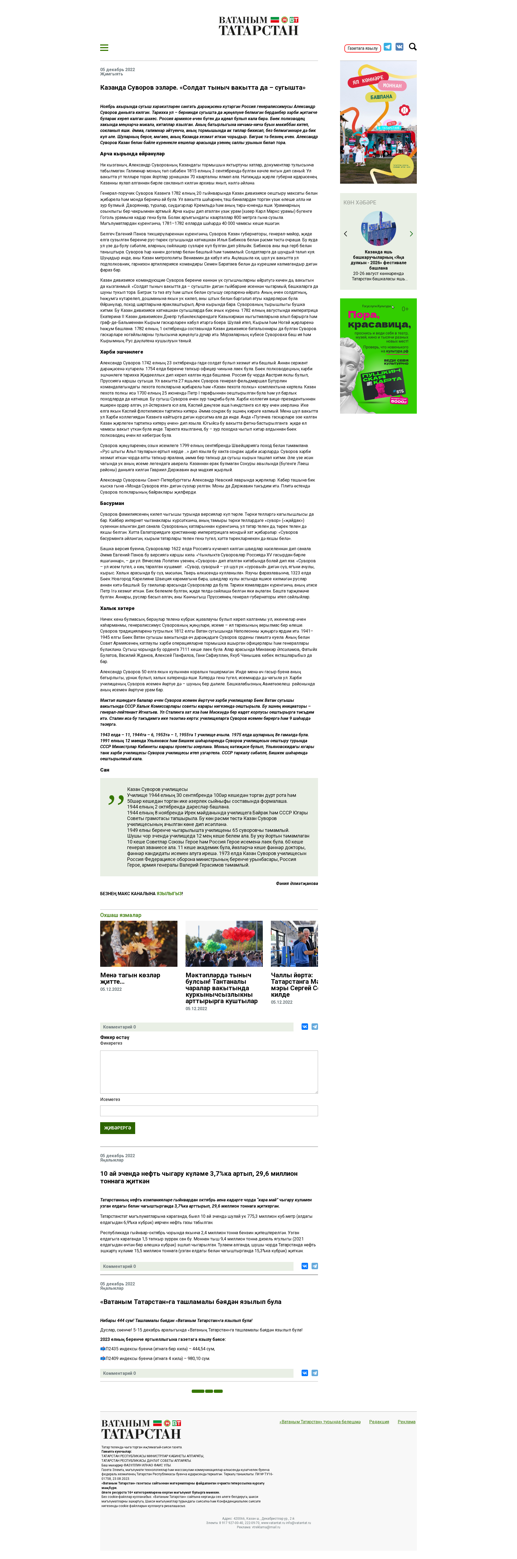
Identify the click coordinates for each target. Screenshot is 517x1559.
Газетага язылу (363, 48)
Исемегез (110, 1099)
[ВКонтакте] (305, 1026)
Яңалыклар (112, 1160)
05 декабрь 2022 (117, 70)
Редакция (379, 1422)
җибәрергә (117, 1128)
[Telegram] (315, 1026)
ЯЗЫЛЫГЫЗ (169, 893)
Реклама (406, 1422)
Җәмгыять (111, 74)
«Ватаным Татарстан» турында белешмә (320, 1422)
